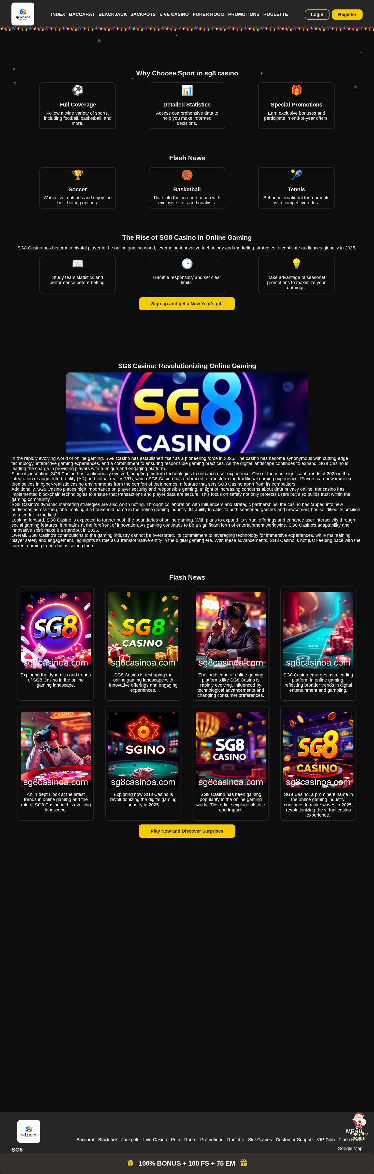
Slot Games (260, 1139)
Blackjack (112, 14)
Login (317, 14)
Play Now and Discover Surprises (187, 831)
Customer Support (294, 1139)
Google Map (350, 1148)
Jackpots (143, 14)
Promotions (244, 14)
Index (58, 14)
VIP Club (326, 1139)
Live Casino (174, 14)
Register (347, 14)
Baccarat (82, 14)
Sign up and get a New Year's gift (187, 303)
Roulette (275, 14)
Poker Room (208, 14)
